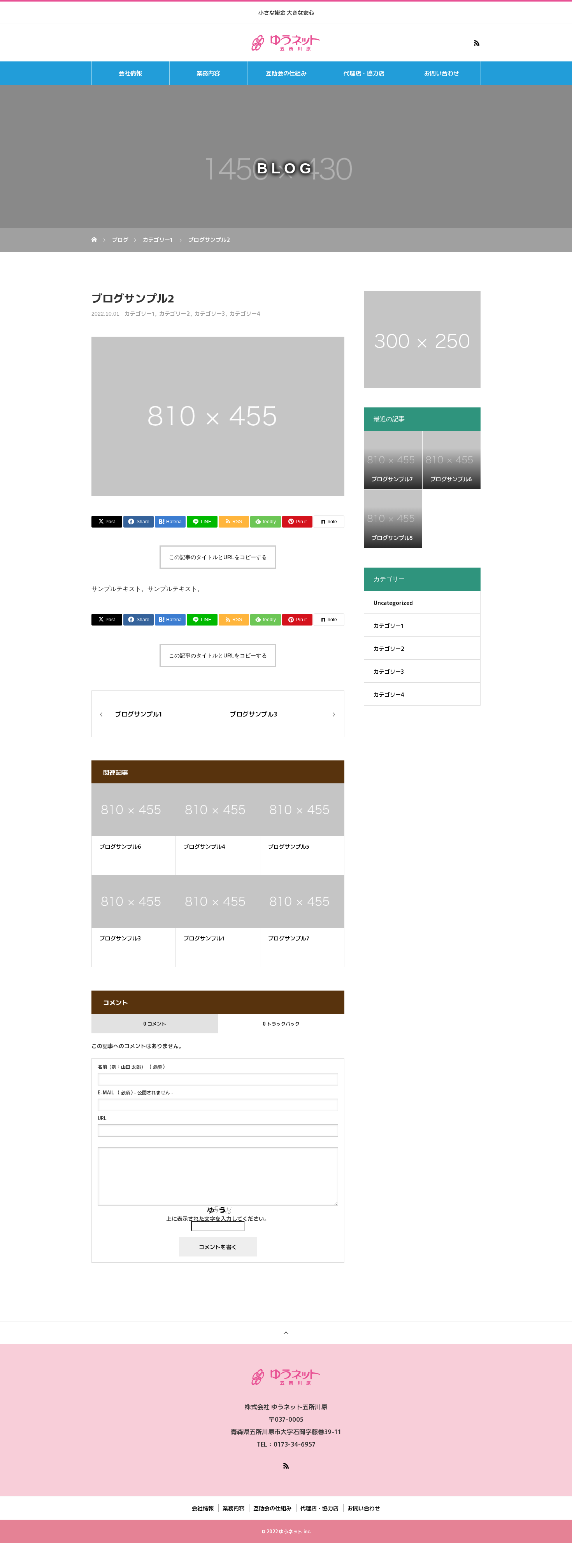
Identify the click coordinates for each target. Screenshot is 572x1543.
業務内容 (208, 73)
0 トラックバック (281, 1023)
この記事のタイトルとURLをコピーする (218, 557)
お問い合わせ (441, 73)
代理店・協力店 (364, 73)
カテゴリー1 (139, 313)
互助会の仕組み (286, 73)
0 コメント (154, 1023)
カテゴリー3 (210, 313)
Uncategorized (393, 602)
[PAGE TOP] (286, 1332)
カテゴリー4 (245, 313)
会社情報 (130, 73)
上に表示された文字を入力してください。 (218, 1218)
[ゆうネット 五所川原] (286, 42)
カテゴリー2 (174, 313)
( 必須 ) (131, 1066)
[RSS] (477, 43)
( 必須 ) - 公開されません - (136, 1092)
